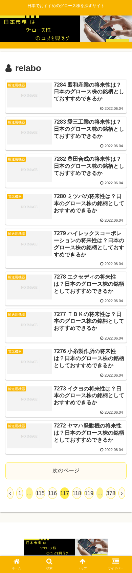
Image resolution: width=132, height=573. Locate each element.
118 (76, 493)
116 (52, 493)
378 (110, 493)
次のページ (66, 470)
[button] (119, 542)
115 (40, 493)
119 (89, 493)
